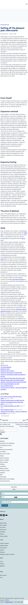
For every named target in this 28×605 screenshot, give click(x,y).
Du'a (1, 447)
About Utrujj (3, 523)
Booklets (2, 441)
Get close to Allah (5, 453)
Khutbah (2, 464)
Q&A (1, 474)
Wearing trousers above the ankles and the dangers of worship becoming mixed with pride (12, 402)
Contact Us (3, 529)
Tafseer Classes (4, 543)
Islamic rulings (4, 462)
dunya (23, 238)
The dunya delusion (6, 367)
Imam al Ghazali (4, 458)
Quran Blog (3, 477)
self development (5, 415)
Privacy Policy (4, 536)
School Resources (5, 481)
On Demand (3, 547)
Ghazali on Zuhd (5, 369)
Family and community (6, 449)
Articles (2, 563)
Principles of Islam (5, 470)
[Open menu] (26, 4)
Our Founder (3, 525)
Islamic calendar (4, 460)
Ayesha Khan (5, 33)
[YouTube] (6, 515)
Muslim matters (5, 24)
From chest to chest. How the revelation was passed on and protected (7, 423)
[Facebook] (1, 515)
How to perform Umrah (7, 385)
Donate (2, 534)
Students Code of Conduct (7, 554)
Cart (1, 577)
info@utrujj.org (9, 602)
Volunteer (2, 532)
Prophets (2, 472)
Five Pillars (3, 451)
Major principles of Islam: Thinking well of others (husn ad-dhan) (21, 423)
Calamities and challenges (7, 443)
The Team (3, 527)
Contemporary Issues (6, 445)
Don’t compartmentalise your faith (10, 384)
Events (2, 550)
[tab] (14, 487)
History (2, 456)
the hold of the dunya (18, 279)
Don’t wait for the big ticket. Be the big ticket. (13, 378)
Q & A (1, 561)
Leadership (3, 466)
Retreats (2, 552)
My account (3, 575)
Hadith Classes (4, 545)
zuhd (2, 259)
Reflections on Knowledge (7, 479)
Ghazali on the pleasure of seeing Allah (11, 372)
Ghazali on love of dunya (7, 371)
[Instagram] (4, 515)
